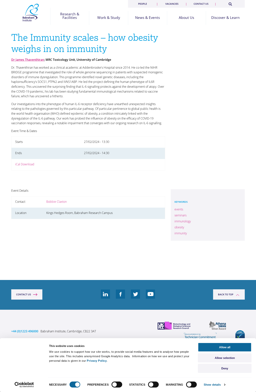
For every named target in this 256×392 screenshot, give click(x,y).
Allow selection (225, 357)
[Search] (230, 3)
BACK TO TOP (225, 294)
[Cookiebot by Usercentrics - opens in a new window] (24, 385)
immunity (180, 233)
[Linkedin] (105, 297)
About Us (186, 17)
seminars (180, 215)
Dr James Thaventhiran (27, 60)
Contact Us (23, 294)
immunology (182, 221)
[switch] (117, 385)
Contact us (201, 3)
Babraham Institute (30, 12)
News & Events (147, 17)
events (178, 209)
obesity (179, 227)
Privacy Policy (97, 360)
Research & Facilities (69, 15)
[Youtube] (150, 297)
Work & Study (108, 17)
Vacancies (171, 3)
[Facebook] (120, 297)
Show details (212, 384)
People (142, 3)
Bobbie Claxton (56, 202)
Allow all (224, 347)
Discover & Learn (225, 17)
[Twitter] (135, 297)
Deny (224, 368)
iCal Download (24, 164)
